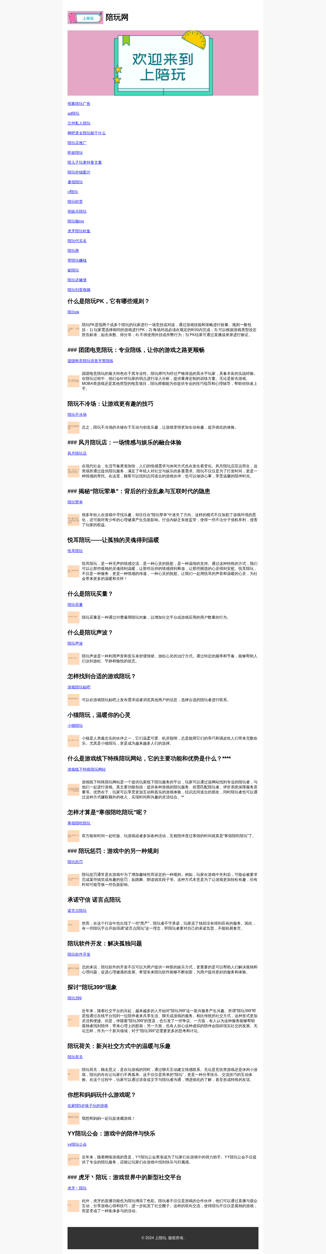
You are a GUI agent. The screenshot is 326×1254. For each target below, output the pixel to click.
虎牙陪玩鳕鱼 (79, 231)
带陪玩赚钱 (77, 260)
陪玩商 (73, 251)
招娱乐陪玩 (77, 211)
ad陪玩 (73, 113)
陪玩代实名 (77, 241)
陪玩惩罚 (75, 862)
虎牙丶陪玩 (77, 1188)
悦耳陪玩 (75, 551)
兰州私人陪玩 (79, 123)
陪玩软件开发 (79, 954)
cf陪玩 (73, 192)
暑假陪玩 (75, 182)
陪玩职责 (75, 202)
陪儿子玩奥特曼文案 (85, 162)
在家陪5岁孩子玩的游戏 (88, 1106)
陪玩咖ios (76, 221)
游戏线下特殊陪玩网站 (87, 769)
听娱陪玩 (75, 153)
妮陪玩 (73, 270)
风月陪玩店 (77, 453)
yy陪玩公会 (77, 1144)
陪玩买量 (75, 605)
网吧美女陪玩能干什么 (87, 133)
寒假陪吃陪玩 (79, 823)
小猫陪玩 (75, 726)
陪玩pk (73, 312)
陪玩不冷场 (77, 415)
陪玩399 (75, 998)
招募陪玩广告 (79, 104)
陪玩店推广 (77, 143)
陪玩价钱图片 (79, 172)
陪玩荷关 (75, 1057)
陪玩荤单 (75, 502)
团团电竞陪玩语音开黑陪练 (90, 361)
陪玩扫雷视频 (79, 290)
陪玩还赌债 (77, 280)
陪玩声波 (75, 643)
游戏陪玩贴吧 (79, 687)
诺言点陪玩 (77, 911)
